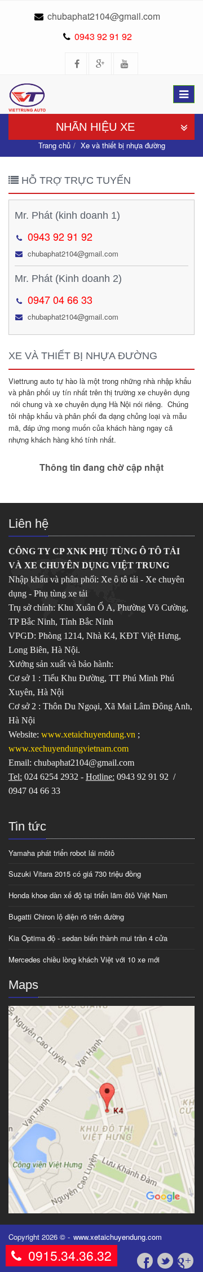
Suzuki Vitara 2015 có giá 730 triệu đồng (74, 873)
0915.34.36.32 (70, 1255)
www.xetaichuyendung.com (117, 1236)
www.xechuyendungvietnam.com (68, 748)
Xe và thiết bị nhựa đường (123, 145)
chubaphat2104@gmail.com (103, 16)
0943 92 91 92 (103, 36)
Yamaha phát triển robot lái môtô (61, 852)
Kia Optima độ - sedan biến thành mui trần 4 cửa (87, 938)
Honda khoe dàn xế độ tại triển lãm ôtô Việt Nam (87, 895)
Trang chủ (54, 145)
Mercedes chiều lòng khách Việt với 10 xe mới (84, 959)
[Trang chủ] (31, 89)
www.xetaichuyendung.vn (89, 734)
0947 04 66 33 (60, 299)
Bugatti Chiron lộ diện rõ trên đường (66, 916)
